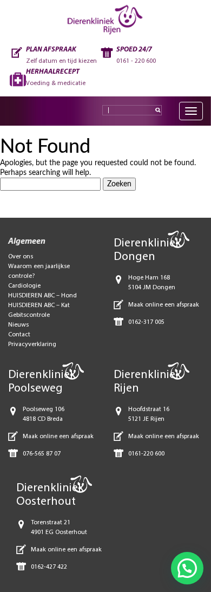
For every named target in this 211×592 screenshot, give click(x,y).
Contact (19, 334)
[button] (187, 568)
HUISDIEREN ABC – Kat (39, 305)
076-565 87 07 (42, 454)
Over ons (20, 256)
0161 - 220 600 (136, 61)
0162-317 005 (146, 322)
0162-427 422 (49, 567)
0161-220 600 (146, 454)
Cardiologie (24, 286)
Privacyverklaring (32, 344)
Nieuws (18, 325)
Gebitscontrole (29, 315)
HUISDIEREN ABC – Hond (42, 295)
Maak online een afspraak (163, 305)
